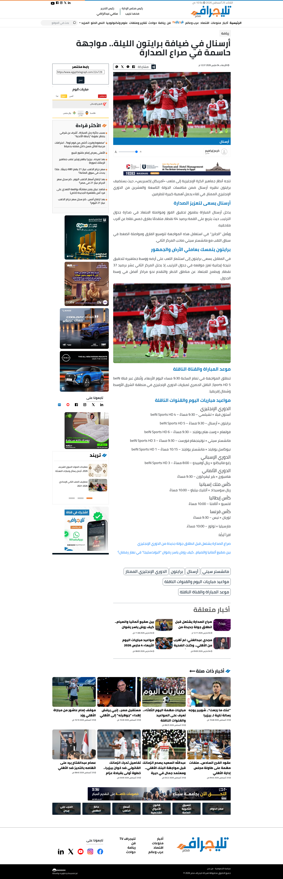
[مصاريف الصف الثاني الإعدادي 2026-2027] (98, 485)
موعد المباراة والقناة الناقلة (204, 592)
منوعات (216, 22)
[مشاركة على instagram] (61, 2)
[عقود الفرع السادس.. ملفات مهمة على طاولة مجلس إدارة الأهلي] (209, 744)
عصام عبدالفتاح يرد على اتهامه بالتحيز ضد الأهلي (77, 765)
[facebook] (76, 404)
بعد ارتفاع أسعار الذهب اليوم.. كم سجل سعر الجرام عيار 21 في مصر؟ (81, 181)
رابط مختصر (80, 67)
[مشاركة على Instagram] (90, 852)
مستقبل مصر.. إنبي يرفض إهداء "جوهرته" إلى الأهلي (120, 713)
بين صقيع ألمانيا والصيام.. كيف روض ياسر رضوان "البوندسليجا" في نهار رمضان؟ (174, 552)
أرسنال (192, 571)
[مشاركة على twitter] (65, 2)
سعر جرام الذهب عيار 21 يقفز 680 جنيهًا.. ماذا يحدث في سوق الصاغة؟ (80, 171)
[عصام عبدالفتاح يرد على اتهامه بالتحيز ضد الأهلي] (74, 744)
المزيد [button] (85, 22)
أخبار (225, 22)
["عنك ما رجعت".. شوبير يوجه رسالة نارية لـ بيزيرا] (209, 692)
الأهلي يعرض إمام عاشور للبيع (88, 153)
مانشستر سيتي (215, 571)
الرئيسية (236, 22)
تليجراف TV (128, 839)
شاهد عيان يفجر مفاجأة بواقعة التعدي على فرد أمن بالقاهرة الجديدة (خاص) (81, 191)
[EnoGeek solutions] (65, 870)
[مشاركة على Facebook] (100, 852)
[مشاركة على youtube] (53, 3)
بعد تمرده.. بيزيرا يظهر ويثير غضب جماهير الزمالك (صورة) (82, 161)
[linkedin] (101, 404)
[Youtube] (67, 404)
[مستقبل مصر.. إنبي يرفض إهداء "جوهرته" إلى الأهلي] (119, 692)
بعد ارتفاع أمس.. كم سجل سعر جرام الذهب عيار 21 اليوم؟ (81, 201)
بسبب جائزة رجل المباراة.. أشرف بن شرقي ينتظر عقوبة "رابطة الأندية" (82, 134)
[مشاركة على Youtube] (81, 852)
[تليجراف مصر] (211, 11)
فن (169, 22)
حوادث (152, 22)
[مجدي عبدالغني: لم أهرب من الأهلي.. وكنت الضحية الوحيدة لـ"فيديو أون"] (222, 643)
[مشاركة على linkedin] (69, 2)
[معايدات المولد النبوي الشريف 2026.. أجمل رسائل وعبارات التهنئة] (98, 470)
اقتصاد (204, 22)
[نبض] (59, 404)
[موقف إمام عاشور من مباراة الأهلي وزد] (74, 692)
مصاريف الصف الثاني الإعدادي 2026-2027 (73, 484)
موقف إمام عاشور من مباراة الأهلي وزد (74, 713)
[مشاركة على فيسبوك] (57, 2)
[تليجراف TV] (178, 22)
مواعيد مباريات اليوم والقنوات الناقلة (196, 581)
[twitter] (93, 404)
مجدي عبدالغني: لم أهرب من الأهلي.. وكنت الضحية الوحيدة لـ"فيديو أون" (192, 643)
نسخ (81, 80)
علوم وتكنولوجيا (117, 22)
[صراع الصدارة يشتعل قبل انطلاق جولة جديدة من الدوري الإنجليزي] (222, 625)
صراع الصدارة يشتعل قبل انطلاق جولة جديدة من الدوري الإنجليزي (184, 543)
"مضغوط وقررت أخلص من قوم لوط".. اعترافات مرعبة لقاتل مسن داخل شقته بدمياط (80, 144)
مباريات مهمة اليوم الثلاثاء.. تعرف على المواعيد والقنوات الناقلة (164, 715)
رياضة (162, 22)
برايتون (177, 571)
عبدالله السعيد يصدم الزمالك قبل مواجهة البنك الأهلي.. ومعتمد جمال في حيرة (164, 768)
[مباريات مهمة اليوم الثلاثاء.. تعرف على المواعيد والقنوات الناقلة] (164, 692)
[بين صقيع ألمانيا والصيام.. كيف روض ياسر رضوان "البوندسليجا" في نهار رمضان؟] (164, 625)
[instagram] (84, 404)
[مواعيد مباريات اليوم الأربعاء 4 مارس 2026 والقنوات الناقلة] (164, 643)
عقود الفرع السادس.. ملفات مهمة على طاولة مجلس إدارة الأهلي (210, 768)
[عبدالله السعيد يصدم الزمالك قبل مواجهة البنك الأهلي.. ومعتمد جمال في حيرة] (164, 744)
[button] (89, 498)
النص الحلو (98, 22)
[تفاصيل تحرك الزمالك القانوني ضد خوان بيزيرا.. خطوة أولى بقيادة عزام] (119, 744)
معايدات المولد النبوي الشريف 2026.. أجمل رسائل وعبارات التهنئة (71, 469)
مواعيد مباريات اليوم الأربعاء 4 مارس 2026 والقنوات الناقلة (138, 643)
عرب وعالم (192, 22)
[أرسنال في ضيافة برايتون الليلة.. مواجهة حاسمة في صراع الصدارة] (128, 66)
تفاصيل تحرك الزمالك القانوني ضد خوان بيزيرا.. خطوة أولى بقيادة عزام (122, 768)
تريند (95, 455)
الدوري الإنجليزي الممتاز (146, 571)
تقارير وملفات (138, 22)
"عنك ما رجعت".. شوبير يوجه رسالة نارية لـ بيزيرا (210, 713)
